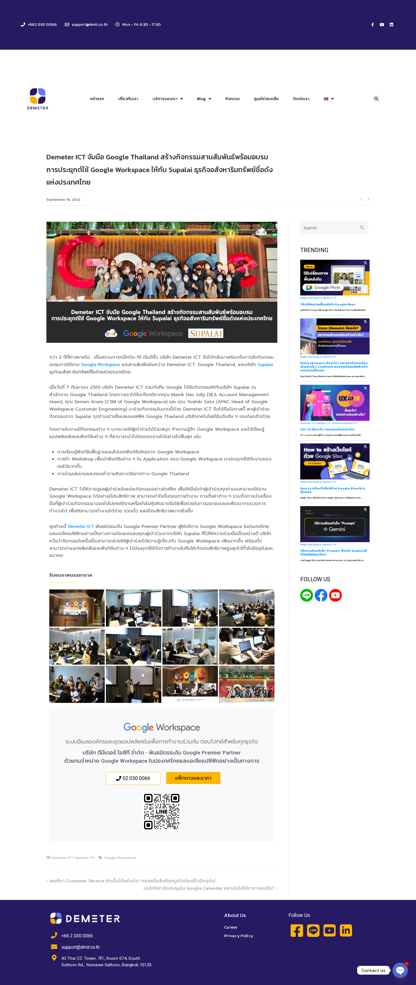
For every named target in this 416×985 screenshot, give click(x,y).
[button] (376, 99)
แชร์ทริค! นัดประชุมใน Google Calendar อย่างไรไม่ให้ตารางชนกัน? (208, 888)
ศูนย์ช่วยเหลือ (266, 98)
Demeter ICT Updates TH (73, 857)
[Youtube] (382, 25)
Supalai (265, 364)
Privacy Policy (238, 935)
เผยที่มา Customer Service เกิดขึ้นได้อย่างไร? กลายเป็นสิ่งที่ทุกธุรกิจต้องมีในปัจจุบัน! (132, 880)
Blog (201, 98)
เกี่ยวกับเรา (128, 98)
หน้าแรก (97, 98)
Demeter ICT (81, 526)
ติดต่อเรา (301, 98)
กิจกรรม (232, 98)
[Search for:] (334, 228)
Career (231, 927)
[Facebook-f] (373, 25)
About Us (235, 915)
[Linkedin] (391, 25)
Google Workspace (100, 364)
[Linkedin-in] (346, 930)
